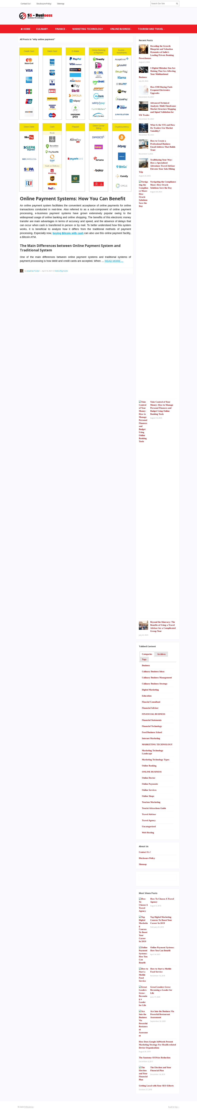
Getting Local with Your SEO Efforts (156, 1085)
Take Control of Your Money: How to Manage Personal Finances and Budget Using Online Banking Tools (161, 408)
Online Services (149, 790)
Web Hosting (148, 832)
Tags (144, 659)
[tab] (147, 654)
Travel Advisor (149, 814)
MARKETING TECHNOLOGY (87, 29)
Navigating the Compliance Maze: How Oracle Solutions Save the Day (163, 185)
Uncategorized (149, 826)
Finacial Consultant (151, 702)
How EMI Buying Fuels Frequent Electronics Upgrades (161, 90)
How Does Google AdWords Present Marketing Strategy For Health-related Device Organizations (157, 1044)
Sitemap (60, 3)
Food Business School (152, 732)
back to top (173, 1107)
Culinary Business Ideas (153, 671)
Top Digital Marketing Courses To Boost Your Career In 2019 (161, 920)
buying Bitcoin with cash (68, 233)
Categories (147, 654)
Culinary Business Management (157, 677)
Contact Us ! (26, 3)
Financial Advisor (150, 708)
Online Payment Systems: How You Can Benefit (72, 198)
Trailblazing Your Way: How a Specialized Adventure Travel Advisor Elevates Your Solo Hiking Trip (157, 166)
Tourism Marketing (151, 802)
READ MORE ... (114, 260)
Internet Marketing (151, 738)
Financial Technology (152, 726)
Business (146, 665)
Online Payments (61, 271)
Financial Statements (152, 720)
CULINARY (42, 29)
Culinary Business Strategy (154, 683)
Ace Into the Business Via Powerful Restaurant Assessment (162, 1014)
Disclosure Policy (44, 3)
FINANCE (60, 29)
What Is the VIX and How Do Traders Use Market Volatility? (162, 128)
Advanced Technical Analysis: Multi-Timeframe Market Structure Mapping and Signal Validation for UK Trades (157, 109)
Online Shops (148, 796)
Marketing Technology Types (155, 759)
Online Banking (149, 766)
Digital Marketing (150, 690)
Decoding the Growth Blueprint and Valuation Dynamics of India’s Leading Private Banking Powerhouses (156, 52)
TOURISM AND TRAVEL (150, 29)
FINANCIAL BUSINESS (153, 714)
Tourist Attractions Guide (154, 808)
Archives (161, 654)
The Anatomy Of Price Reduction (154, 1057)
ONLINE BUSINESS (120, 29)
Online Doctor (148, 778)
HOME (26, 29)
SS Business (28, 1107)
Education (146, 696)
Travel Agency (149, 820)
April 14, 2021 (47, 271)
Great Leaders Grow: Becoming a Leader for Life (161, 990)
